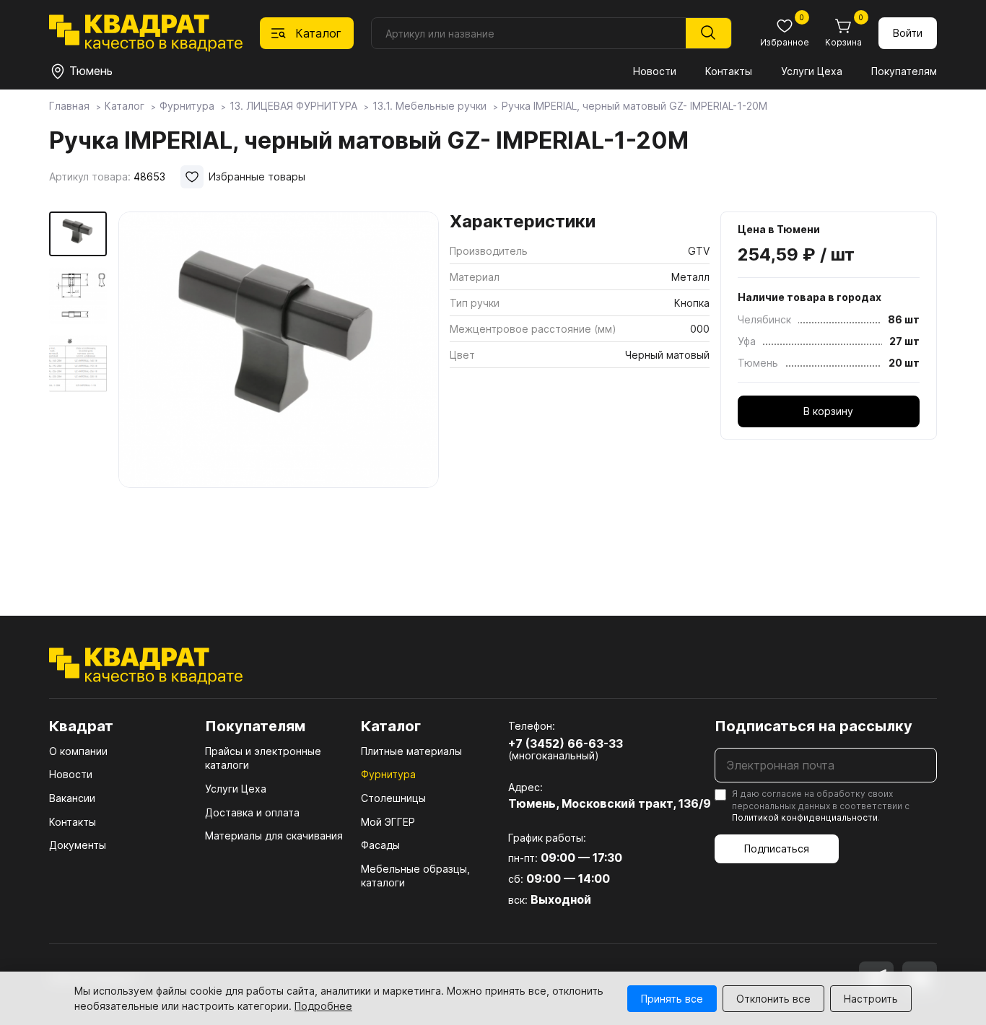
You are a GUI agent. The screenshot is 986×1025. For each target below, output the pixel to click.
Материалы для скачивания (274, 835)
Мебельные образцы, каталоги (415, 876)
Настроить (871, 999)
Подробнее (323, 1006)
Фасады (380, 845)
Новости (654, 71)
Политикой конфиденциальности (805, 817)
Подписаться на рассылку (813, 726)
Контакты (728, 71)
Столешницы (393, 798)
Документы (77, 845)
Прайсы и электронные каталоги (263, 758)
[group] (278, 392)
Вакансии (72, 798)
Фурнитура (388, 774)
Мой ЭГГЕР (388, 822)
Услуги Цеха (811, 71)
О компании (78, 751)
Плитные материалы (411, 751)
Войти (907, 33)
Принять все (672, 999)
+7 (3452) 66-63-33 (565, 743)
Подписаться (776, 848)
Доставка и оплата (252, 812)
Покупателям (904, 71)
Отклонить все (773, 999)
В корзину (828, 411)
